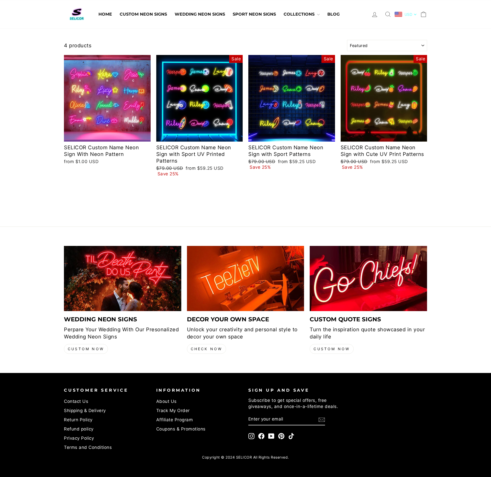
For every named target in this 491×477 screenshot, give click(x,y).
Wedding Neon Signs (200, 14)
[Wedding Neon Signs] (122, 278)
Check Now (206, 349)
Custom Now (86, 349)
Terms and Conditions (88, 447)
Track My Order (173, 410)
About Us (166, 401)
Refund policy (79, 428)
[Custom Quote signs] (368, 278)
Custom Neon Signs (143, 14)
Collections (300, 14)
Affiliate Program (174, 419)
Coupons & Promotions (181, 428)
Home (105, 14)
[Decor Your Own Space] (245, 278)
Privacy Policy (79, 438)
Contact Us (76, 401)
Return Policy (78, 419)
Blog (333, 14)
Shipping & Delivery (85, 410)
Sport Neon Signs (254, 14)
